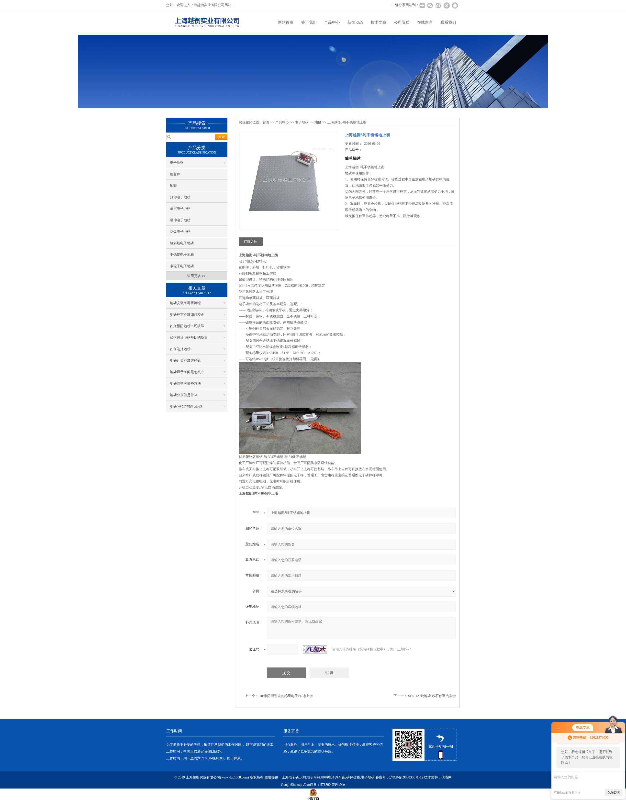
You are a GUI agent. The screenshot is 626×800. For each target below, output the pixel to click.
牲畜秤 (175, 174)
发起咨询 (614, 792)
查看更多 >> (196, 276)
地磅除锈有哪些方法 (185, 383)
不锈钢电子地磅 (182, 254)
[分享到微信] (429, 5)
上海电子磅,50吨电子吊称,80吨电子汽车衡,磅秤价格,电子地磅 (328, 777)
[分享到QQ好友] (454, 5)
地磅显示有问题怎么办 (187, 372)
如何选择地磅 (180, 349)
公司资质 (402, 22)
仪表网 (446, 777)
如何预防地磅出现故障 (187, 326)
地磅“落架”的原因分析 (187, 406)
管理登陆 (338, 785)
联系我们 (448, 22)
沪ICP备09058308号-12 (406, 777)
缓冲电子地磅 (180, 220)
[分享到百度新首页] (446, 5)
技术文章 (378, 22)
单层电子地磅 (180, 209)
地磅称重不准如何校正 (187, 314)
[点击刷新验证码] (315, 649)
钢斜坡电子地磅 (182, 243)
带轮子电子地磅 (182, 266)
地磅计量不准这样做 (185, 360)
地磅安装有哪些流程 (185, 303)
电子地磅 (177, 163)
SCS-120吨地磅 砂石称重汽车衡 (432, 696)
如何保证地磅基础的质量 (189, 337)
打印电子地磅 (180, 197)
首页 (266, 122)
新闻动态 (355, 22)
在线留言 (425, 22)
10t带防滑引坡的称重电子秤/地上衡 (286, 696)
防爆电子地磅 (180, 231)
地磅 (173, 186)
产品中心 (332, 22)
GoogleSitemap (291, 785)
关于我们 (309, 22)
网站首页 (285, 22)
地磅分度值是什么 (183, 395)
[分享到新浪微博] (438, 5)
